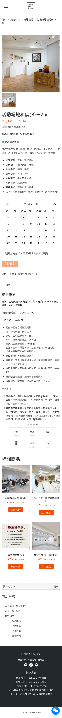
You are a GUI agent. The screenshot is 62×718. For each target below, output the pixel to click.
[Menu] (5, 5)
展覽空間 (22, 659)
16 (31, 230)
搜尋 (56, 586)
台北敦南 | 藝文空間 (17, 274)
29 (23, 243)
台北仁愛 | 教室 (12, 611)
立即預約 (10, 263)
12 (53, 223)
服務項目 (15, 19)
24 (38, 236)
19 (53, 230)
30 (31, 243)
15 (23, 230)
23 (31, 236)
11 (46, 223)
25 (46, 236)
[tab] (8, 285)
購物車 (41, 659)
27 (8, 243)
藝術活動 (16, 635)
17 (38, 230)
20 (8, 236)
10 (38, 223)
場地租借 (28, 19)
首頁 (4, 19)
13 (8, 230)
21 (16, 236)
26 (53, 236)
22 (23, 236)
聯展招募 (16, 630)
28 (16, 243)
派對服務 (16, 620)
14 (16, 230)
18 (46, 230)
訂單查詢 (32, 659)
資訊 (8, 285)
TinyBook (32, 712)
